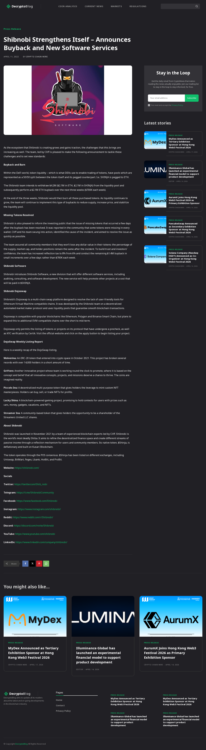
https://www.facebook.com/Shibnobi (36, 501)
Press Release (12, 29)
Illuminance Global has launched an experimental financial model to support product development (184, 172)
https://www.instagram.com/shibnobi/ (39, 509)
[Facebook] (25, 564)
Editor (171, 181)
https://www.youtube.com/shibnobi (35, 534)
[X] (32, 564)
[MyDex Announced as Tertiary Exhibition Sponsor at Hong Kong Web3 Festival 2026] (155, 140)
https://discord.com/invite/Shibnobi (34, 525)
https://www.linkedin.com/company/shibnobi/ (41, 542)
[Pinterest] (39, 564)
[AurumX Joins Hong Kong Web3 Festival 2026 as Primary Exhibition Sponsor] (155, 198)
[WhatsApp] (46, 564)
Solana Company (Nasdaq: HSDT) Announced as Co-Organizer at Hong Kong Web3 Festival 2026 (183, 257)
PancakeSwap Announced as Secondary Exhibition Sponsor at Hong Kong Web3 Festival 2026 (183, 228)
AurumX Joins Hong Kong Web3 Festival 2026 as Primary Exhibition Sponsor (184, 200)
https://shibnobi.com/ (27, 467)
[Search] (196, 6)
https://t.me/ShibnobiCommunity (35, 492)
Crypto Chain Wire (37, 57)
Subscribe (191, 98)
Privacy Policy (177, 105)
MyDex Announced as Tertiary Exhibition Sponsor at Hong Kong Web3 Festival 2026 (182, 143)
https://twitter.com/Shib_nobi (30, 484)
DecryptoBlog (21, 743)
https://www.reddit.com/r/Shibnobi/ (33, 517)
